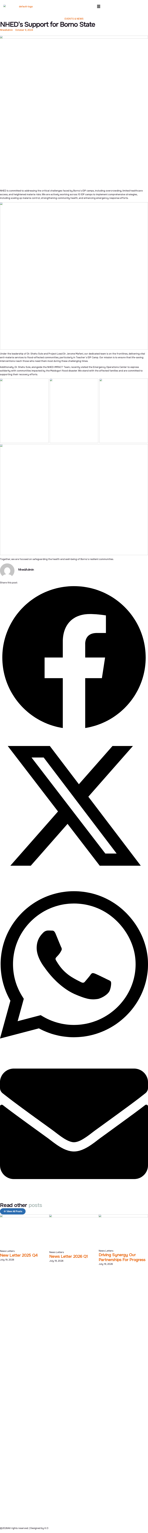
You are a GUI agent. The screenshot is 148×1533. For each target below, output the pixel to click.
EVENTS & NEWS (74, 18)
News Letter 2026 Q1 (68, 1256)
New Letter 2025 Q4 (19, 1255)
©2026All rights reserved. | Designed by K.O (24, 1528)
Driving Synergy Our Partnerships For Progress (122, 1257)
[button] (98, 6)
